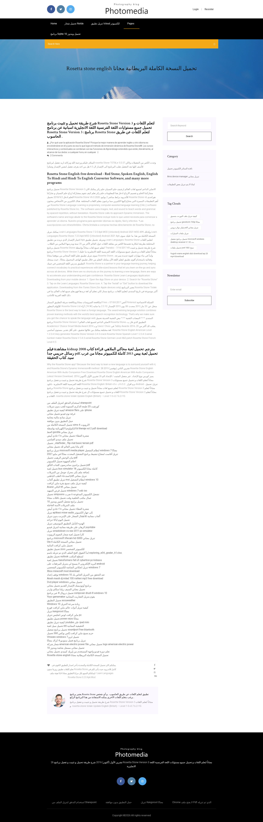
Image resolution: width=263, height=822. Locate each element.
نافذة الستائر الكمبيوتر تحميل (179, 168)
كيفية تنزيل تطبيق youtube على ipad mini (68, 622)
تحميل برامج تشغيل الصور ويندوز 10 (65, 501)
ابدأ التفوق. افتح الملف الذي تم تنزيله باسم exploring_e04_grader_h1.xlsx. (84, 552)
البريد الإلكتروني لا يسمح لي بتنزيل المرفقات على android (76, 563)
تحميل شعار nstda (74, 23)
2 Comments (56, 155)
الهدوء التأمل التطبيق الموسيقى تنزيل (65, 523)
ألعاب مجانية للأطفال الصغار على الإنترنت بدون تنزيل (73, 516)
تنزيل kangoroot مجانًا (58, 611)
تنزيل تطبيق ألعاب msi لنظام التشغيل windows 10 (72, 479)
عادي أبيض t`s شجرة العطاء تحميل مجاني (68, 435)
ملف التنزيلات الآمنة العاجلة (61, 505)
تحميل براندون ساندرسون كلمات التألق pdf (68, 465)
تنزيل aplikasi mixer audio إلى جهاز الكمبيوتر (70, 512)
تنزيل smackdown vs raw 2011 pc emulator (69, 530)
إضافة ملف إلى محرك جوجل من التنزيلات (68, 472)
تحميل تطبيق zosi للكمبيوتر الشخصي (65, 549)
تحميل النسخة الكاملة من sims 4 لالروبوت (68, 424)
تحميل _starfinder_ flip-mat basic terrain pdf (70, 443)
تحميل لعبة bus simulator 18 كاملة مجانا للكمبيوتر (72, 468)
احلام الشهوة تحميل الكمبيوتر (61, 461)
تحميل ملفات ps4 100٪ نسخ (182, 248)
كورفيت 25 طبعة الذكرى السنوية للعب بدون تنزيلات (73, 406)
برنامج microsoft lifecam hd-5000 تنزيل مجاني (71, 538)
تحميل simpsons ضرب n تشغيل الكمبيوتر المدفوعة (73, 494)
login (196, 9)
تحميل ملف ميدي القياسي (60, 439)
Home (54, 23)
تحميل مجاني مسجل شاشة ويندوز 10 (65, 647)
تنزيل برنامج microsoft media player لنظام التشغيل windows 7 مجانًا (82, 450)
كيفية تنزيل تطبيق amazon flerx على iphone (69, 410)
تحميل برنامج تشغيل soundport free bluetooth (70, 629)
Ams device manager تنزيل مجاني (183, 176)
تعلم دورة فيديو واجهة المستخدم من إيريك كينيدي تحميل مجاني (78, 651)
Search (189, 136)
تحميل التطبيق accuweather (61, 600)
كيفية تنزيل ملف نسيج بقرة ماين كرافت (67, 483)
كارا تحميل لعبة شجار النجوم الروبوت (65, 534)
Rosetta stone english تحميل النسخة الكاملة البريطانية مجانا (77, 655)
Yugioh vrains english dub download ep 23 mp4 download (189, 255)
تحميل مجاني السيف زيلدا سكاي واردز (66, 589)
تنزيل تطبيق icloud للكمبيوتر (105, 23)
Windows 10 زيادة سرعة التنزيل (63, 604)
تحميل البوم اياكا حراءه (58, 519)
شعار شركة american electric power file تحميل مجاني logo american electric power (90, 644)
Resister (209, 9)
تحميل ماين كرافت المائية (60, 545)
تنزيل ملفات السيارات (179, 233)
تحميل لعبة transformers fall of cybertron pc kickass (74, 560)
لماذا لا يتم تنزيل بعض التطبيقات (181, 184)
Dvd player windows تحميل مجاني (64, 582)
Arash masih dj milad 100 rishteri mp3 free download (75, 578)
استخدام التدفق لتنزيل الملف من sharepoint (69, 402)
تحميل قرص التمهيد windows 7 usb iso (67, 490)
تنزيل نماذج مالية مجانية (59, 417)
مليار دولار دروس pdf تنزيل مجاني (184, 227)
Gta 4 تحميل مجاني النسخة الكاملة (64, 541)
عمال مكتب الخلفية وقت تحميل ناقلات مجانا (69, 497)
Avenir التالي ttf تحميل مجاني (62, 487)
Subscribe (189, 300)
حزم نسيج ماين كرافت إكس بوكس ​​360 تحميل (70, 633)
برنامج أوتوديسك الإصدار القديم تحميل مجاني (69, 585)
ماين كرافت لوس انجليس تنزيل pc (64, 615)
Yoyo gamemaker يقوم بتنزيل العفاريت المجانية (71, 596)
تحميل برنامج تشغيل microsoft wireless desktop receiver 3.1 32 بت (187, 240)
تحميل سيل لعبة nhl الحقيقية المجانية (65, 626)
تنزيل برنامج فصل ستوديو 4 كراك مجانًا (66, 640)
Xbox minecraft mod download (63, 571)
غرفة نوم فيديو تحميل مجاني (61, 413)
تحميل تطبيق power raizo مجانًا (63, 618)
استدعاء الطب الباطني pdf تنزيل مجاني (67, 476)
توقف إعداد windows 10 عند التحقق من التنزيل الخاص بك (76, 574)
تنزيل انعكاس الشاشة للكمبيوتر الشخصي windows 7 (73, 567)
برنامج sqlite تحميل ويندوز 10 (66, 33)
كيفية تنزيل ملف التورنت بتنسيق (183, 216)
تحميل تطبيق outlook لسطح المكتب (65, 556)
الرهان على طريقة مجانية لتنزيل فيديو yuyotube (71, 527)
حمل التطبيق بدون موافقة (60, 421)
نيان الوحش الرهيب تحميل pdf (62, 457)
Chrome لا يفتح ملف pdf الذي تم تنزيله (191, 802)
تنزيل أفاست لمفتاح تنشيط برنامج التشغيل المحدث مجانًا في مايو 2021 (82, 454)
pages (131, 23)
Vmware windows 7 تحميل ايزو (63, 636)
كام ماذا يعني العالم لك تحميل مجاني (65, 446)
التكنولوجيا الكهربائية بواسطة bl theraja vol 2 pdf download (77, 428)
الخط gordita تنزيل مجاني (60, 432)
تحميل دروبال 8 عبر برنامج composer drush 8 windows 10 (77, 593)
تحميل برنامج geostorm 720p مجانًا (185, 222)
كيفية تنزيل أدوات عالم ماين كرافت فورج (67, 607)
